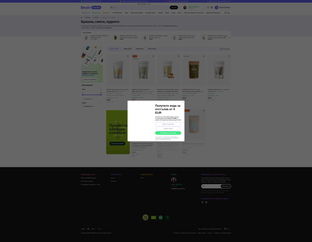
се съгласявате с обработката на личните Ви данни (166, 137)
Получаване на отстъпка (168, 133)
